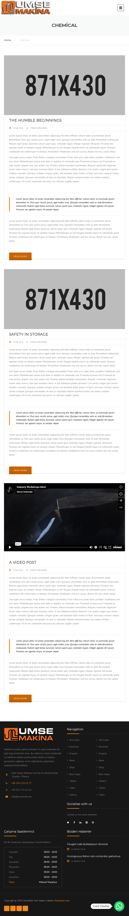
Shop (72, 767)
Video (72, 787)
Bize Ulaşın (74, 774)
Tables (72, 780)
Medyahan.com (62, 900)
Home (7, 40)
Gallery (102, 780)
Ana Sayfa (74, 739)
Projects (73, 753)
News (72, 760)
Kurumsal (74, 746)
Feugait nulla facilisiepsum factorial (87, 844)
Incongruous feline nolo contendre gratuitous (93, 856)
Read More (20, 256)
